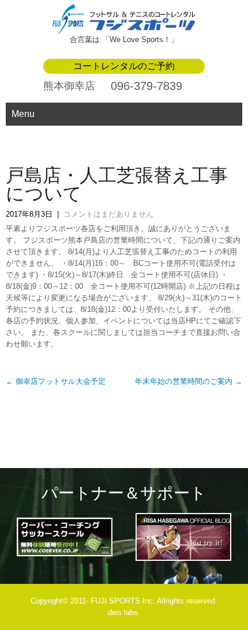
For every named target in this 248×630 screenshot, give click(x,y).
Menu (23, 114)
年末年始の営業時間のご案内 (188, 381)
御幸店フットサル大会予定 (56, 381)
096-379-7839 (146, 86)
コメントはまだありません (108, 214)
